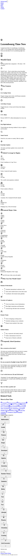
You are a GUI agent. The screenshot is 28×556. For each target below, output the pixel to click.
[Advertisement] (14, 24)
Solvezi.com (4, 1)
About (2, 7)
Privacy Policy (4, 553)
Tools (2, 4)
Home (2, 3)
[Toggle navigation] (7, 1)
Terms (9, 553)
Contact (2, 8)
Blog (2, 5)
